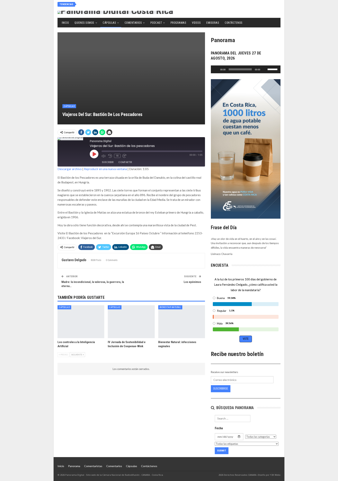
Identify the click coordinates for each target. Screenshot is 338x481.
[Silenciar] (264, 69)
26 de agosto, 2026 (95, 4)
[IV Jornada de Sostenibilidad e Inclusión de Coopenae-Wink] (131, 321)
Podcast (156, 22)
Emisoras (212, 22)
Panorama (74, 466)
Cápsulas (109, 22)
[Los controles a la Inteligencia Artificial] (81, 321)
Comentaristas (93, 466)
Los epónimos (192, 282)
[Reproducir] (216, 69)
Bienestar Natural (170, 307)
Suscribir (108, 162)
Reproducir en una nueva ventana (105, 169)
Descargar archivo (70, 169)
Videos (196, 22)
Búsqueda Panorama (234, 407)
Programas (178, 22)
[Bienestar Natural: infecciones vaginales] (181, 321)
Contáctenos (234, 22)
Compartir (125, 162)
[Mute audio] (104, 156)
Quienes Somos (84, 22)
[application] (245, 69)
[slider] (273, 68)
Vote (246, 338)
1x (117, 155)
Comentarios (133, 22)
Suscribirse (220, 388)
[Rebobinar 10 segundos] (110, 156)
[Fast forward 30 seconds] (124, 156)
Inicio (65, 22)
